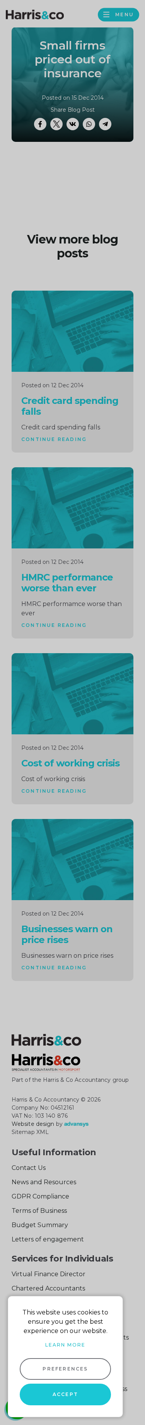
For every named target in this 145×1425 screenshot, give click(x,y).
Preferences (65, 1369)
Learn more (65, 1345)
